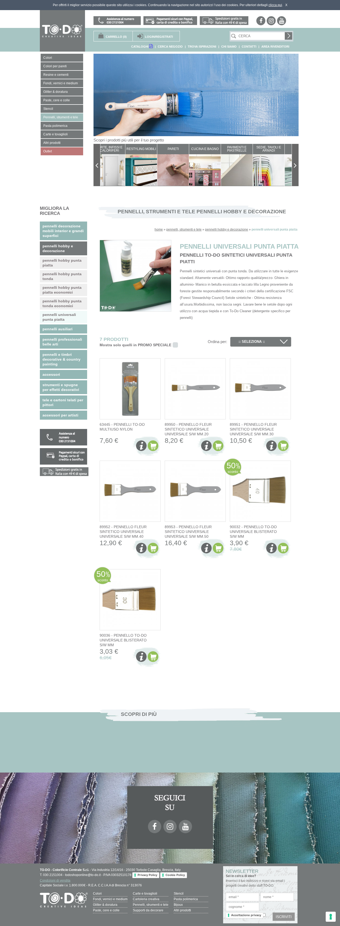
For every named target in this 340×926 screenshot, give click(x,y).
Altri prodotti (182, 910)
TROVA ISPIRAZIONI (202, 46)
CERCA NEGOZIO (170, 46)
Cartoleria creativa (146, 899)
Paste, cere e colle (106, 910)
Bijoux (178, 905)
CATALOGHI (140, 46)
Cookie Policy (175, 875)
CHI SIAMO (229, 46)
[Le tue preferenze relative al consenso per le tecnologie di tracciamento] (331, 917)
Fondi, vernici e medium (110, 899)
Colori (97, 893)
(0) (116, 36)
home (159, 229)
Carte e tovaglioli (145, 893)
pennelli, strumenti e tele (184, 229)
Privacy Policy (147, 875)
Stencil (179, 893)
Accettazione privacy (246, 915)
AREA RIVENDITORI (275, 46)
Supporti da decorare (148, 910)
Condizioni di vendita (55, 880)
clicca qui (275, 5)
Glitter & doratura (105, 905)
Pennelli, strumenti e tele (150, 905)
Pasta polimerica (186, 899)
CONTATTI (249, 46)
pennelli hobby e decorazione (226, 229)
